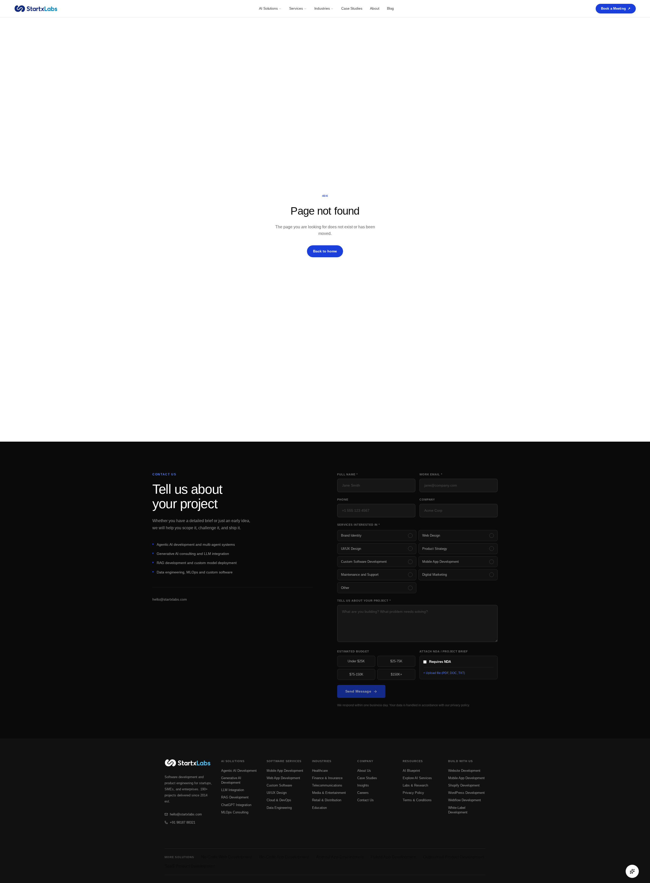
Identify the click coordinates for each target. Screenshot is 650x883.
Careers (363, 793)
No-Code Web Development (226, 857)
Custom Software (279, 785)
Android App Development (340, 857)
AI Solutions (268, 8)
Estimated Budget (353, 651)
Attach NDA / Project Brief (443, 651)
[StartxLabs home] (35, 8)
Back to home (325, 251)
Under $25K (356, 661)
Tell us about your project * (364, 600)
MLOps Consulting (234, 812)
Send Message (358, 691)
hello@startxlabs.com (169, 599)
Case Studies (351, 8)
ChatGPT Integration (236, 805)
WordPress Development (466, 793)
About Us (364, 771)
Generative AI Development (231, 780)
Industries (322, 8)
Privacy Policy (413, 793)
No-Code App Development (284, 857)
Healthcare (320, 771)
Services (296, 8)
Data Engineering (279, 808)
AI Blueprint (411, 771)
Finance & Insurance (327, 778)
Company (427, 499)
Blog (390, 8)
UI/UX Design (277, 793)
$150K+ (396, 674)
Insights (363, 785)
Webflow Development (464, 800)
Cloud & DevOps (279, 800)
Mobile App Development (285, 771)
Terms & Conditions (417, 800)
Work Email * (430, 474)
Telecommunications (327, 785)
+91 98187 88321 (182, 822)
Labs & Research (415, 785)
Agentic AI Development (239, 771)
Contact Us (365, 800)
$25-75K (396, 661)
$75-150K (356, 674)
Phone (342, 499)
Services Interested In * (358, 524)
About (374, 8)
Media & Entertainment (329, 793)
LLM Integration (232, 790)
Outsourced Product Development (453, 857)
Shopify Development (464, 785)
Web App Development (283, 778)
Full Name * (347, 474)
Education (319, 808)
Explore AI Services (417, 778)
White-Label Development (457, 810)
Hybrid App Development (393, 857)
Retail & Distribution (326, 800)
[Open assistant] (632, 871)
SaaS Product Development (190, 866)
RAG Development (235, 797)
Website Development (464, 771)
